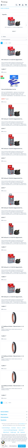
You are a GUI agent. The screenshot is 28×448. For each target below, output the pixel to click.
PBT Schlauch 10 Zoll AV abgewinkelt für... (12, 178)
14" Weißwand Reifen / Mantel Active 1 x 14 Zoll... (12, 356)
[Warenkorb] (26, 5)
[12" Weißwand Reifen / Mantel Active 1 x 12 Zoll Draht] (14, 318)
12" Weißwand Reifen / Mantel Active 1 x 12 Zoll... (12, 327)
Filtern (4, 36)
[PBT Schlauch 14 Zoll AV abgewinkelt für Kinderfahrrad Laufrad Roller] (14, 140)
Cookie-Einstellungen (6, 427)
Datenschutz (21, 430)
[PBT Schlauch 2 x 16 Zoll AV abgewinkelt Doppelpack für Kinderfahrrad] (14, 21)
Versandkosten (22, 423)
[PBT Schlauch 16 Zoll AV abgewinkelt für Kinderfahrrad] (14, 199)
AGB (18, 432)
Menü (4, 5)
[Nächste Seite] (4, 43)
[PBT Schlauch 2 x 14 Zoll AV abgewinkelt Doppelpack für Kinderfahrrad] (14, 288)
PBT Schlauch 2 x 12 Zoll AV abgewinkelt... (12, 267)
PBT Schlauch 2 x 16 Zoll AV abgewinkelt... (14, 27)
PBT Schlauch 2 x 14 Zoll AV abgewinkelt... (12, 296)
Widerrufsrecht (6, 432)
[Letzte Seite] (6, 43)
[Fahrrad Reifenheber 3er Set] (14, 81)
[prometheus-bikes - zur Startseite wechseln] (4, 2)
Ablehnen (5, 446)
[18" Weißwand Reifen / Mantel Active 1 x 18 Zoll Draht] (14, 377)
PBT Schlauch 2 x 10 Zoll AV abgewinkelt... (12, 237)
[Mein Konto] (22, 5)
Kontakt (23, 427)
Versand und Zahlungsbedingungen (10, 430)
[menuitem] (3, 5)
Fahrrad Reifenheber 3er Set (8, 89)
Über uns (19, 427)
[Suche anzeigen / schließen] (16, 5)
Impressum (22, 432)
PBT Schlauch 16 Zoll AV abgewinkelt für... (12, 208)
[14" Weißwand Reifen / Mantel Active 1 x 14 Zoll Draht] (14, 347)
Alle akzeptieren (13, 446)
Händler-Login (13, 432)
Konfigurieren (22, 446)
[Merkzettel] (19, 5)
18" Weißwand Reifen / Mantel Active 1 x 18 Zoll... (12, 386)
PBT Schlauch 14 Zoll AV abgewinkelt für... (12, 148)
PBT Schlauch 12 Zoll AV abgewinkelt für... (12, 119)
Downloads (13, 427)
